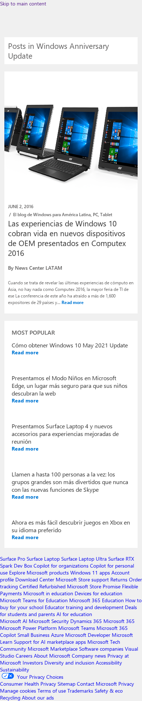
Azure (57, 634)
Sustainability (14, 669)
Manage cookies (18, 690)
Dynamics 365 (86, 621)
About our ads (38, 697)
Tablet (106, 214)
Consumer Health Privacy (28, 683)
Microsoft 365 (119, 621)
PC (95, 214)
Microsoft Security (49, 621)
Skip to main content (23, 3)
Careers (24, 655)
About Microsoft (52, 655)
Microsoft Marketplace (53, 648)
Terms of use (52, 690)
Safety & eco (109, 690)
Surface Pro (12, 558)
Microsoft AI (13, 621)
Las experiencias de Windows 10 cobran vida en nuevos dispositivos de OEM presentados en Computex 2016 (67, 238)
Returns (118, 579)
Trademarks (80, 690)
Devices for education (98, 593)
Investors (33, 662)
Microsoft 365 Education (96, 600)
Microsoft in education (48, 593)
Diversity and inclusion (69, 662)
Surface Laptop (43, 558)
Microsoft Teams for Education (34, 600)
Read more (73, 302)
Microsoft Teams (76, 627)
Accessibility (109, 662)
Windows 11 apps (90, 572)
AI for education (74, 614)
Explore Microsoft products (39, 572)
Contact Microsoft (97, 683)
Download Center (34, 579)
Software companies (101, 648)
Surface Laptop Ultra (84, 558)
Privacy (126, 683)
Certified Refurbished (42, 586)
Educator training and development (84, 607)
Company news (89, 655)
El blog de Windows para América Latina (52, 214)
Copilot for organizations (60, 565)
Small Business (33, 634)
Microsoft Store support (82, 579)
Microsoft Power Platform (28, 627)
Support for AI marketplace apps (50, 641)
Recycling (10, 697)
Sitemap (66, 683)
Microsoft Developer (87, 634)
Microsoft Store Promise (94, 586)
